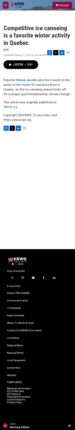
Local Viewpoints (16, 360)
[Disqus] (37, 202)
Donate (64, 5)
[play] (5, 425)
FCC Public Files (15, 391)
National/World (15, 353)
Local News (13, 338)
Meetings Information (19, 388)
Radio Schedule (15, 315)
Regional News (15, 345)
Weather (11, 375)
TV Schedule (14, 308)
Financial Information (18, 397)
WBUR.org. (10, 107)
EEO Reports (14, 394)
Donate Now (13, 368)
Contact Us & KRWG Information (24, 330)
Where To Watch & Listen (20, 323)
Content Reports (16, 399)
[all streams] (70, 425)
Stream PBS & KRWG (18, 293)
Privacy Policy (14, 402)
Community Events (17, 300)
